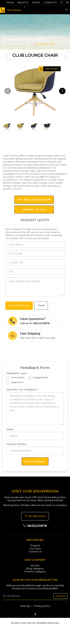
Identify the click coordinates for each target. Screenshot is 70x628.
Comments (18, 377)
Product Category (35, 571)
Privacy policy (42, 605)
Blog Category (35, 568)
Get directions (36, 516)
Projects (35, 545)
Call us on (35, 323)
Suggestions (40, 377)
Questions (17, 382)
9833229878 (36, 526)
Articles (35, 565)
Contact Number (16, 444)
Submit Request (19, 305)
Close (41, 305)
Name (10, 429)
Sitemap (25, 605)
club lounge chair (45, 43)
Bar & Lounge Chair (20, 43)
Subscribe (60, 595)
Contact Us (50, 2)
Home (10, 2)
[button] (62, 91)
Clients (36, 2)
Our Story (35, 548)
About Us (23, 2)
